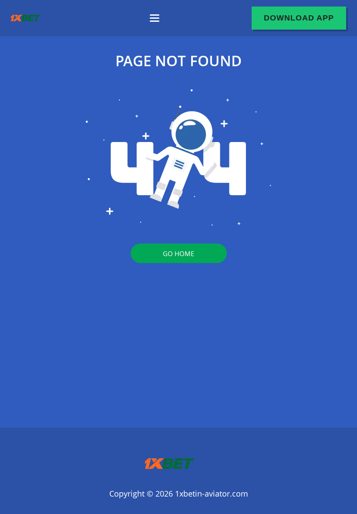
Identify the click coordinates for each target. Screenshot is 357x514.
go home (178, 253)
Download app (299, 18)
